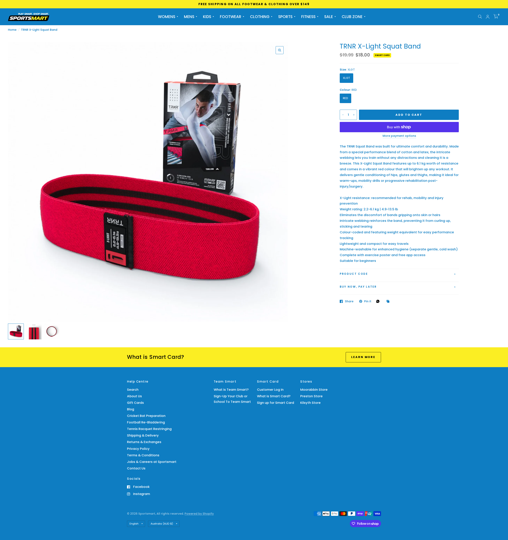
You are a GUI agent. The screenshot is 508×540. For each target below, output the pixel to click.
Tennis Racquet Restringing (149, 429)
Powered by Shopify (199, 514)
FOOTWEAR (230, 16)
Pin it (367, 301)
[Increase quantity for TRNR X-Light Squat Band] (354, 115)
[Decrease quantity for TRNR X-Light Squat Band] (343, 115)
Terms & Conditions (143, 455)
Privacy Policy (138, 448)
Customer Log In (270, 389)
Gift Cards (135, 402)
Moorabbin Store (314, 389)
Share (349, 301)
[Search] (480, 16)
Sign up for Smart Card (275, 402)
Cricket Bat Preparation (146, 416)
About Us (134, 396)
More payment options (399, 136)
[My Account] (488, 16)
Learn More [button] (363, 357)
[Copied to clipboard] (389, 301)
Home (12, 30)
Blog (130, 409)
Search (133, 389)
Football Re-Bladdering (146, 422)
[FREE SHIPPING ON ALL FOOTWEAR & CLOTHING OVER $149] (254, 4)
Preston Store (311, 396)
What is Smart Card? (274, 396)
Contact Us (136, 468)
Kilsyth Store (310, 402)
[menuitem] (168, 16)
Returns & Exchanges (144, 442)
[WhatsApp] (378, 301)
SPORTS (285, 16)
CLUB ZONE (352, 16)
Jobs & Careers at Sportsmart (151, 462)
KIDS (207, 16)
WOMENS (166, 16)
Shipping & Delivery (143, 435)
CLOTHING (259, 16)
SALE (328, 16)
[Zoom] (280, 50)
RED (345, 98)
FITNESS (308, 16)
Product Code (354, 274)
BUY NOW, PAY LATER (358, 287)
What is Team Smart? (231, 389)
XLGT (346, 78)
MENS (189, 16)
